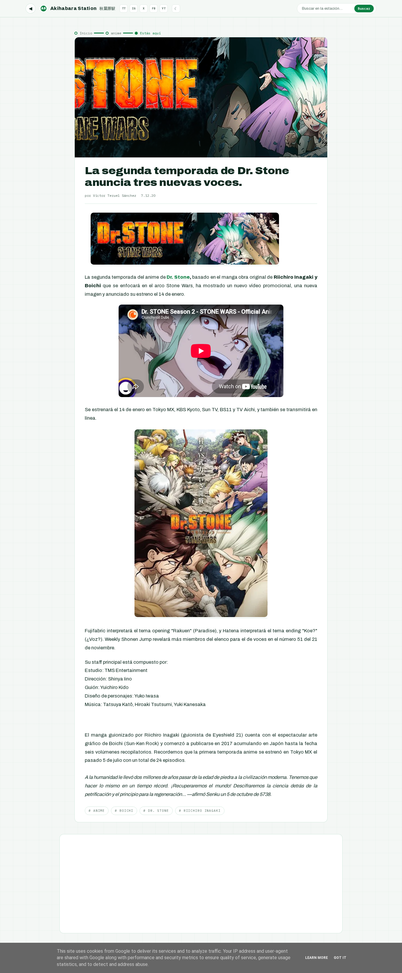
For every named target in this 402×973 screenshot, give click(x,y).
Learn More (316, 958)
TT (123, 8)
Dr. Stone (178, 277)
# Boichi (124, 811)
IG (133, 8)
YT (163, 8)
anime (116, 33)
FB (153, 8)
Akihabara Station (78, 8)
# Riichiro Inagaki (200, 811)
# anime (97, 811)
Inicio (86, 33)
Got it (340, 958)
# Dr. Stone (156, 811)
